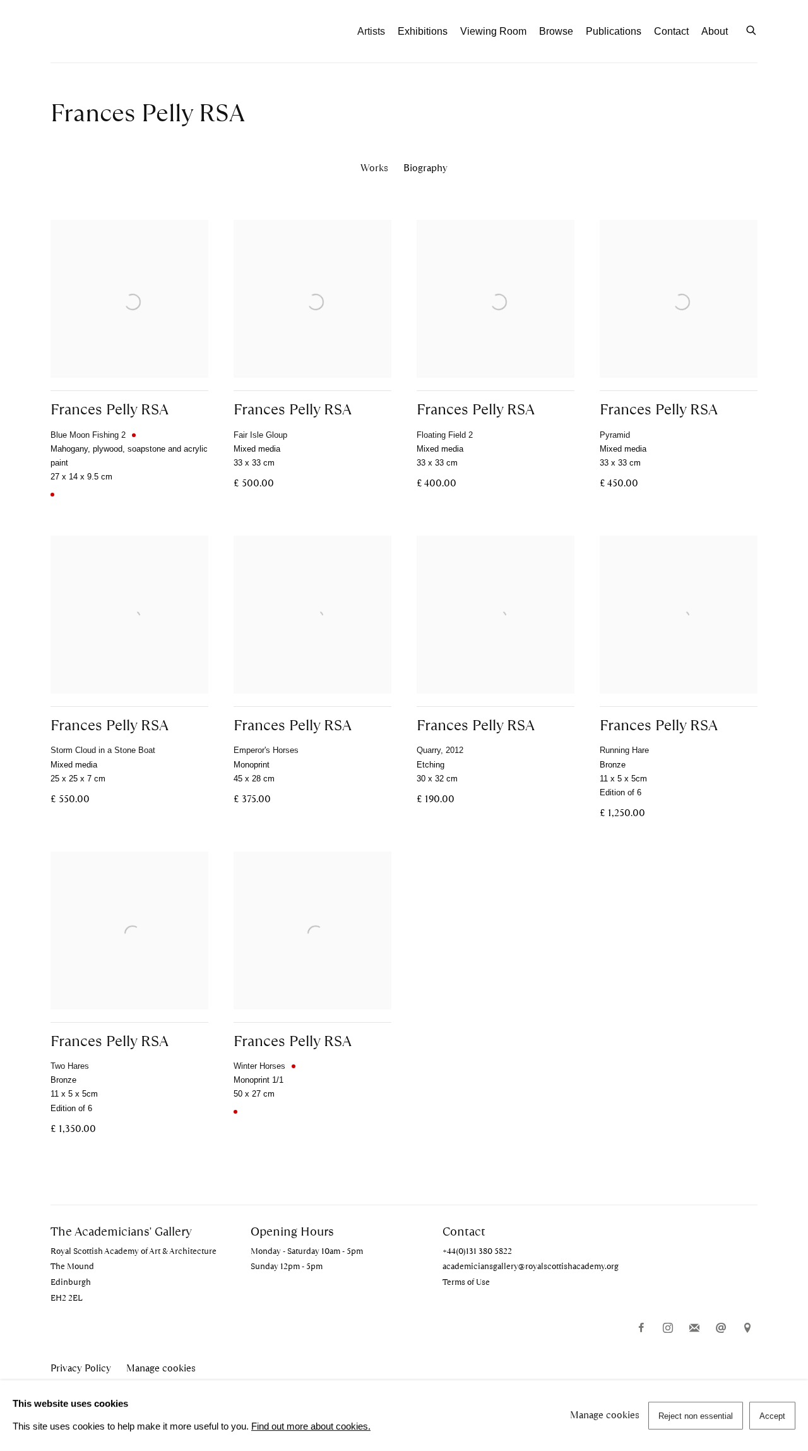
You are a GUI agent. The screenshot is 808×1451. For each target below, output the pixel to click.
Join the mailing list (694, 1328)
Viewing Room (493, 31)
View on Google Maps (747, 1328)
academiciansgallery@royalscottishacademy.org (531, 1266)
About (714, 31)
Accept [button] (772, 1416)
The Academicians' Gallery (119, 31)
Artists (371, 31)
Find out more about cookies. (311, 1426)
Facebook (641, 1328)
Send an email (721, 1328)
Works (374, 167)
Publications (613, 31)
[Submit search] (752, 29)
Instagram (668, 1328)
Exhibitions (423, 31)
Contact (671, 31)
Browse (556, 31)
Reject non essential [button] (695, 1416)
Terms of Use (466, 1282)
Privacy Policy (80, 1368)
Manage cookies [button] (161, 1368)
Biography (425, 167)
